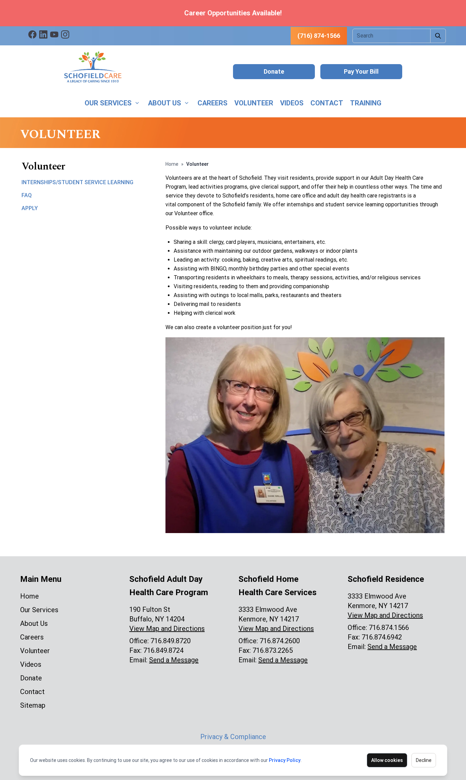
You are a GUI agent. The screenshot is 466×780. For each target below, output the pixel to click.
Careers (213, 103)
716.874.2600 (280, 641)
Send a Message (174, 660)
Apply (29, 208)
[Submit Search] (438, 36)
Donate (274, 71)
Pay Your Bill (361, 71)
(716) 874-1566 (318, 35)
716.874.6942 (382, 637)
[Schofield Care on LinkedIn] (43, 34)
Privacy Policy (285, 760)
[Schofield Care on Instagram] (65, 34)
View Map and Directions (167, 628)
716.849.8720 (170, 641)
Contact (326, 103)
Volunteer (253, 103)
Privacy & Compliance (233, 737)
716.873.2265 (272, 650)
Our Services (108, 103)
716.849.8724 (163, 650)
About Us (164, 103)
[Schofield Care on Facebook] (32, 34)
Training (365, 103)
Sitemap (32, 705)
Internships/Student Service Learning (77, 182)
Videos (292, 103)
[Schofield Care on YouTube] (54, 34)
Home (171, 164)
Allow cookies (387, 760)
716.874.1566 (389, 627)
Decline (424, 760)
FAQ (26, 195)
